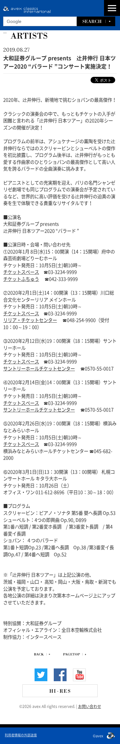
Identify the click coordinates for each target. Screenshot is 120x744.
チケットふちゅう (21, 278)
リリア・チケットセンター (30, 320)
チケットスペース (21, 271)
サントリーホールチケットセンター (39, 368)
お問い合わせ (89, 706)
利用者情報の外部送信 (21, 735)
